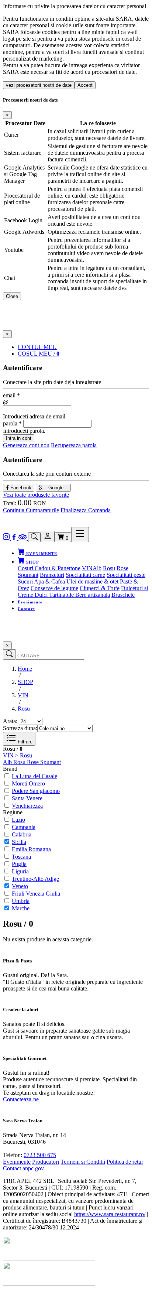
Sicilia (19, 842)
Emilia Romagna (31, 849)
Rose (122, 568)
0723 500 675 (40, 1155)
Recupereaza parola (74, 445)
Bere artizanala (92, 595)
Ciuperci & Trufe (100, 588)
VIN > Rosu (17, 755)
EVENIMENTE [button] (41, 553)
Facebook (20, 487)
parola (12, 423)
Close (12, 296)
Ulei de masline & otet (92, 581)
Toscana (21, 856)
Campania (23, 827)
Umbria (21, 901)
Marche (21, 908)
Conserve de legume (54, 588)
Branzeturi (52, 575)
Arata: (10, 721)
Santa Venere (27, 798)
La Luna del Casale (34, 776)
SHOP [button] (32, 562)
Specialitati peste (126, 575)
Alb (97, 568)
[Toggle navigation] (80, 534)
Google (55, 487)
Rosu (109, 568)
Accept (85, 85)
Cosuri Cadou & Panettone (49, 568)
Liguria (20, 871)
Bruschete (123, 595)
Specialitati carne (85, 575)
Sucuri (25, 581)
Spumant (28, 575)
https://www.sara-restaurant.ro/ (109, 1214)
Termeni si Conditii (83, 1162)
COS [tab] (38, 353)
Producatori (45, 1162)
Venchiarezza (27, 806)
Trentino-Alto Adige (35, 879)
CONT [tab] (37, 347)
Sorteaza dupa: (20, 728)
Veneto (20, 886)
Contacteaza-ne (21, 1099)
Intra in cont (18, 438)
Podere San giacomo (36, 791)
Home (25, 668)
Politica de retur (125, 1162)
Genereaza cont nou (26, 445)
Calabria (21, 834)
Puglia (19, 864)
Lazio (18, 820)
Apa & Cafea (49, 581)
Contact (26, 608)
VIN (87, 568)
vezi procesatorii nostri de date (39, 85)
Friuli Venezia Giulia (36, 893)
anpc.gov (33, 1168)
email (11, 395)
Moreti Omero (28, 783)
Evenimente (30, 602)
